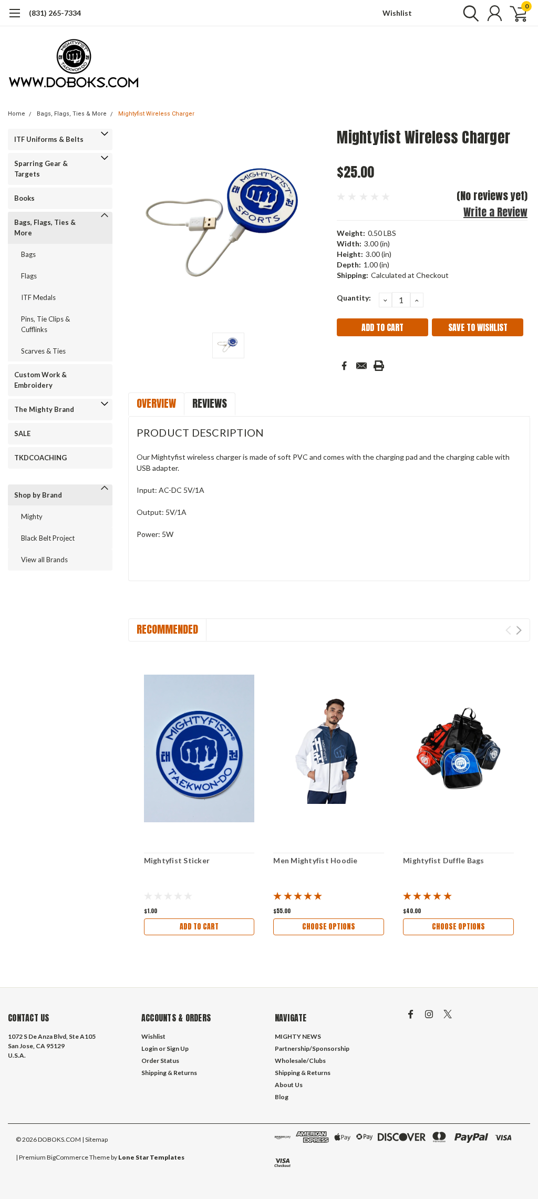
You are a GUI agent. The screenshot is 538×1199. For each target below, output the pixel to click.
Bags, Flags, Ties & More (72, 113)
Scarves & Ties (43, 351)
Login (149, 1048)
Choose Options (328, 926)
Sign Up (178, 1048)
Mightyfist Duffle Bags (443, 860)
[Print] (379, 365)
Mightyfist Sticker (177, 860)
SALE (22, 433)
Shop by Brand (38, 495)
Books (24, 198)
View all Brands (44, 559)
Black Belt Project (48, 538)
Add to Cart (199, 926)
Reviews (209, 403)
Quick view (199, 748)
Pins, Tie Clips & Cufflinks (45, 324)
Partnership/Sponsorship (312, 1048)
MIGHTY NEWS (298, 1036)
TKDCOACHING (40, 457)
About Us (289, 1085)
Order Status (160, 1060)
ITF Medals (38, 297)
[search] (468, 13)
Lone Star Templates (151, 1157)
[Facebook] (344, 365)
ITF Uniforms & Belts (49, 139)
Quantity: (354, 297)
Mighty (32, 516)
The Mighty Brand (44, 409)
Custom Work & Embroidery (40, 379)
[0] (514, 13)
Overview (156, 403)
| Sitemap (95, 1139)
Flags (29, 276)
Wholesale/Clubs (300, 1060)
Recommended (167, 629)
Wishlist (397, 12)
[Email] (361, 365)
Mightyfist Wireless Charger (156, 113)
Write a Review (495, 212)
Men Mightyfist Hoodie (315, 860)
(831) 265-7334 (55, 12)
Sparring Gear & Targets (41, 168)
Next (518, 630)
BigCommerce (67, 1157)
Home (16, 113)
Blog (281, 1097)
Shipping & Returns (169, 1073)
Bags (28, 254)
